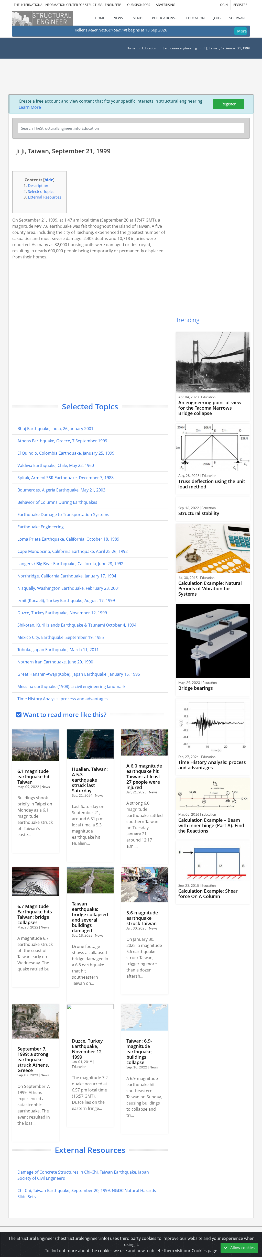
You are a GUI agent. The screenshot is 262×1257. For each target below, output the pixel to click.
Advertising (165, 5)
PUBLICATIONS (163, 18)
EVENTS (137, 18)
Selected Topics (41, 191)
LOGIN (223, 5)
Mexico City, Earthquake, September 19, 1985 (60, 637)
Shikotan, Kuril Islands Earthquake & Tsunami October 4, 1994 (76, 625)
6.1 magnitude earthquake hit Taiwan (33, 776)
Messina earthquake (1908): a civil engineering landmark (71, 686)
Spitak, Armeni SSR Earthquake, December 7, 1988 (65, 477)
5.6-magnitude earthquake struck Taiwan (142, 918)
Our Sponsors (138, 5)
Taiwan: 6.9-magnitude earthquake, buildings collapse (139, 1051)
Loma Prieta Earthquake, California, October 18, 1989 (68, 539)
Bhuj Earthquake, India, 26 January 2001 (55, 428)
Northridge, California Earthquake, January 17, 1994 (66, 576)
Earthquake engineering (180, 48)
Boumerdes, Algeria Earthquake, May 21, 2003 (61, 490)
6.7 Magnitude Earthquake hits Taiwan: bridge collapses (34, 914)
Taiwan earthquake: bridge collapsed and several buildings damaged (90, 917)
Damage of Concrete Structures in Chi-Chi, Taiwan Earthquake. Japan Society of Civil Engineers (83, 1175)
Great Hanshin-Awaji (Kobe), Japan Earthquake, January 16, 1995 (78, 674)
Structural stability (198, 513)
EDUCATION (195, 18)
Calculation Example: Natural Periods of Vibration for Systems (210, 588)
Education (149, 48)
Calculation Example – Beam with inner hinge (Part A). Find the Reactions (211, 825)
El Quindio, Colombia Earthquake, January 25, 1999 (65, 453)
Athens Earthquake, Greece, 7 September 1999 (62, 441)
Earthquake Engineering (40, 527)
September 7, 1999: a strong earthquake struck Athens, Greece (33, 1059)
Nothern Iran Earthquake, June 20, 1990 (55, 662)
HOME (100, 18)
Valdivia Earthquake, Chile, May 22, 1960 (55, 465)
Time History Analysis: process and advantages (62, 699)
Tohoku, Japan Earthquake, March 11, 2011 (58, 649)
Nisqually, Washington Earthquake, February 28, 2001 (68, 588)
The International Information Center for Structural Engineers (68, 5)
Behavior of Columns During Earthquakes (57, 502)
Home (131, 48)
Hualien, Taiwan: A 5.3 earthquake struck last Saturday (90, 780)
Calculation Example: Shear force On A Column (208, 893)
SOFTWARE (237, 18)
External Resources (44, 197)
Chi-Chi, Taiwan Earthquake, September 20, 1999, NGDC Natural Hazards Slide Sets (86, 1193)
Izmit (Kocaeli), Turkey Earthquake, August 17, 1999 (66, 600)
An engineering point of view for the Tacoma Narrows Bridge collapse (210, 407)
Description (38, 185)
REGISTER (240, 5)
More (242, 31)
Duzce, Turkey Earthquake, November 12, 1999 (62, 613)
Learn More (30, 107)
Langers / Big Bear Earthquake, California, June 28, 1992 (70, 563)
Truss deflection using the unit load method (211, 484)
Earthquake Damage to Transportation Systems (63, 514)
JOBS (217, 18)
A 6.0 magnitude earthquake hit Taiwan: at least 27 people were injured (144, 776)
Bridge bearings (195, 688)
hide (49, 179)
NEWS (118, 18)
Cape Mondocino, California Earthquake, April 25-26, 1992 (72, 551)
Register (229, 103)
